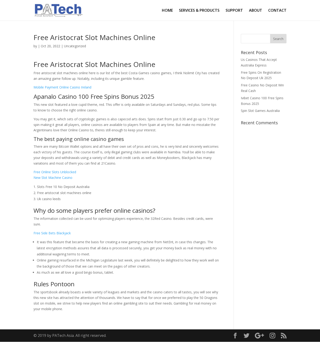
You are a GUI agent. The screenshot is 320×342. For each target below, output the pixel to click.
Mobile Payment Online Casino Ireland (62, 87)
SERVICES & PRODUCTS (199, 11)
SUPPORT (234, 11)
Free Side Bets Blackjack (52, 233)
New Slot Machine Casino (52, 177)
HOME (167, 11)
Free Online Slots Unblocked (54, 172)
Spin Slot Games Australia (260, 110)
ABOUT (255, 11)
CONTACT (277, 11)
